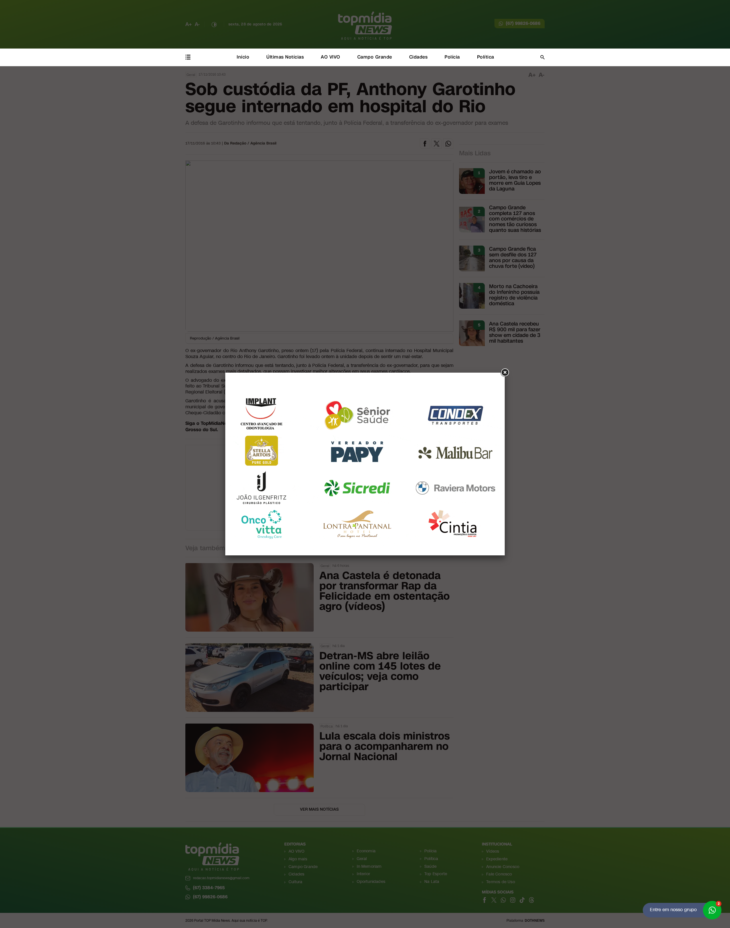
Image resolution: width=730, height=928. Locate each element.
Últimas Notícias (285, 57)
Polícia (452, 57)
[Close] (505, 372)
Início (243, 57)
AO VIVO (330, 57)
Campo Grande (374, 57)
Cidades (418, 57)
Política (485, 57)
